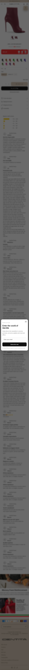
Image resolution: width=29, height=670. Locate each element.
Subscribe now (14, 344)
